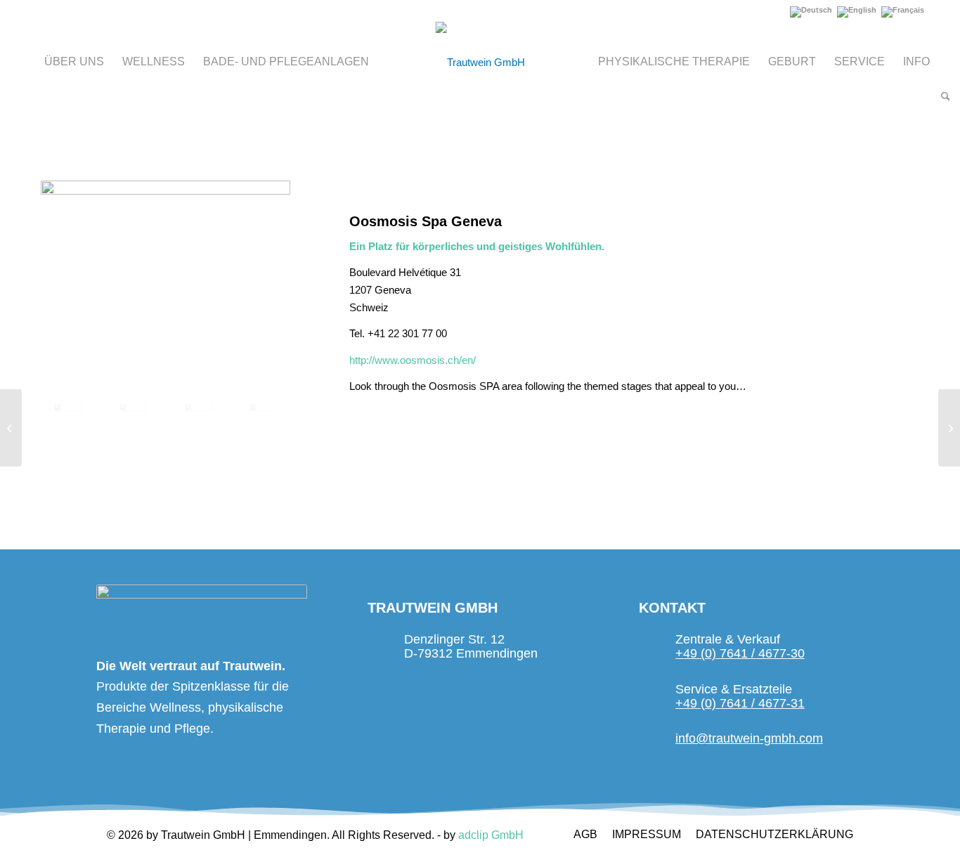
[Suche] (941, 97)
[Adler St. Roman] (949, 427)
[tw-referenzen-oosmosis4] (263, 414)
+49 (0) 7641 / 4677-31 (740, 703)
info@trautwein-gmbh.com (749, 738)
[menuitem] (74, 61)
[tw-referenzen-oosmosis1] (165, 281)
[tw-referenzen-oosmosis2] (133, 414)
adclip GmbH (491, 835)
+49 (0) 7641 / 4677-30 (740, 653)
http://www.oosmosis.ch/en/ (412, 360)
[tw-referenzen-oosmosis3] (198, 414)
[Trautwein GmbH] (480, 62)
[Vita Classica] (11, 427)
